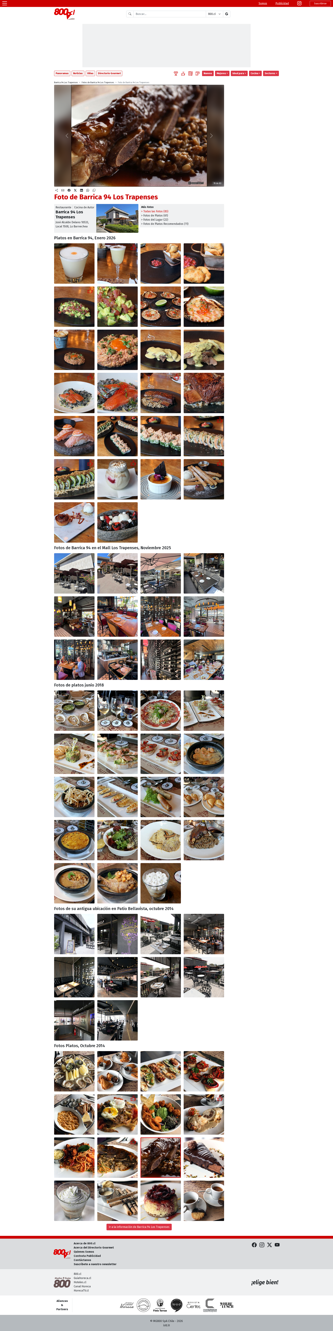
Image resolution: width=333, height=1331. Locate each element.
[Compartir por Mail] (62, 190)
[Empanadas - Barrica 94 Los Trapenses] (203, 797)
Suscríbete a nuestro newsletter (95, 1264)
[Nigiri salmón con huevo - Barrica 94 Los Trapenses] (74, 436)
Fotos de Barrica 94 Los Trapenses (98, 82)
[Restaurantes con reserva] (198, 73)
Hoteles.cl (80, 1282)
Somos (263, 3)
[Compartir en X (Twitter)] (75, 190)
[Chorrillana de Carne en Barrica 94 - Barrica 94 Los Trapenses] (117, 1114)
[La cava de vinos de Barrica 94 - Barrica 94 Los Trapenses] (160, 660)
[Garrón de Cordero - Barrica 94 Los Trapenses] (203, 840)
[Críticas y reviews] (190, 73)
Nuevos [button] (208, 73)
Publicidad (282, 3)
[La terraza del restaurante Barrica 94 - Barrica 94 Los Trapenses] (117, 573)
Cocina (254, 73)
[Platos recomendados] (183, 73)
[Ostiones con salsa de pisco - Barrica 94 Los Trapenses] (160, 306)
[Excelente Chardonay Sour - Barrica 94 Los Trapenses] (117, 263)
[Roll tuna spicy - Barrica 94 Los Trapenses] (160, 436)
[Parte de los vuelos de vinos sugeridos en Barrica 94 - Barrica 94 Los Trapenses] (117, 710)
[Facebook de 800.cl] (254, 1245)
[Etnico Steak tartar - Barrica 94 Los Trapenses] (74, 350)
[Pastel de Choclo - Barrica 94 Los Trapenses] (74, 840)
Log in (166, 1325)
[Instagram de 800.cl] (261, 1245)
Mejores (221, 73)
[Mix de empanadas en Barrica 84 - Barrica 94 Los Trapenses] (117, 1071)
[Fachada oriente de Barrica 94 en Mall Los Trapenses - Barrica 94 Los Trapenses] (74, 573)
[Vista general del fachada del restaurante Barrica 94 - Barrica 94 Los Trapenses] (74, 934)
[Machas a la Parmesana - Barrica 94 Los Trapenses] (117, 797)
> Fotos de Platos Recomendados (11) (164, 223)
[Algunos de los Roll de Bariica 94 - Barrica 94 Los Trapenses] (117, 436)
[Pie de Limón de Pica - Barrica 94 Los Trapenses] (74, 1201)
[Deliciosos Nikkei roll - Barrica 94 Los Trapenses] (203, 436)
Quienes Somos (84, 1251)
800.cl (77, 1274)
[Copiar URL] (94, 190)
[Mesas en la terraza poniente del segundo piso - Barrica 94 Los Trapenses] (160, 977)
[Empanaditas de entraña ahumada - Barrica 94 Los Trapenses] (160, 263)
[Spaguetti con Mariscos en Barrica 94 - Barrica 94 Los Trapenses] (74, 1157)
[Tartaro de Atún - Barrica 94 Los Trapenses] (74, 754)
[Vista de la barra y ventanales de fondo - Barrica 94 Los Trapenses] (117, 1020)
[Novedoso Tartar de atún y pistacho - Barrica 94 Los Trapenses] (74, 306)
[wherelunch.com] (227, 1305)
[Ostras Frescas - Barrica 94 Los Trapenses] (74, 710)
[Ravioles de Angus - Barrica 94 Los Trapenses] (160, 840)
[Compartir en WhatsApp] (87, 190)
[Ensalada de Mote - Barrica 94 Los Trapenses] (117, 840)
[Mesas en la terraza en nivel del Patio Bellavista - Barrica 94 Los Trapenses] (160, 934)
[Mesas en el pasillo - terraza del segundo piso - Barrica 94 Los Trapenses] (203, 977)
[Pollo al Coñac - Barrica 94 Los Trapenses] (117, 883)
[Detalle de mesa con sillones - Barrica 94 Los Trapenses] (74, 977)
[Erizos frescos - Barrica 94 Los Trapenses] (74, 1114)
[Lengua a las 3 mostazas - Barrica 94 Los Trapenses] (160, 350)
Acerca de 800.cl (84, 1243)
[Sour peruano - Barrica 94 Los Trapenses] (74, 263)
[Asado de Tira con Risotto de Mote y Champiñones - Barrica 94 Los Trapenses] (117, 1157)
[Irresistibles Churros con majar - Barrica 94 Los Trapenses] (203, 479)
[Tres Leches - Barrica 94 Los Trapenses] (160, 883)
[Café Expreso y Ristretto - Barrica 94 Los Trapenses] (203, 1201)
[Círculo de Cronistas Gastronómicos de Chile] (143, 1305)
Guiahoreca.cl (82, 1278)
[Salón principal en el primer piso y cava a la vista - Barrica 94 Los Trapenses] (203, 934)
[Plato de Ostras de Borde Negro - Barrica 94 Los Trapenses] (74, 1071)
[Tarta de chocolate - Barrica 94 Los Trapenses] (203, 1157)
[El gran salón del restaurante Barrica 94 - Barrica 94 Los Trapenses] (74, 616)
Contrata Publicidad (87, 1256)
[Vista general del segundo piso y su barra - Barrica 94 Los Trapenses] (117, 977)
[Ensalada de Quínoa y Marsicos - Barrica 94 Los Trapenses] (160, 1114)
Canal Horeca (82, 1286)
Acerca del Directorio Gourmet (94, 1247)
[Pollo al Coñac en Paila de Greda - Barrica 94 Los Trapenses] (74, 883)
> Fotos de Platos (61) (154, 215)
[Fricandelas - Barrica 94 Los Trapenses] (74, 797)
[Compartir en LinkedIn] (81, 190)
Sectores (270, 73)
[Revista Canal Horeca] (127, 1305)
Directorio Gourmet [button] (109, 73)
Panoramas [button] (62, 73)
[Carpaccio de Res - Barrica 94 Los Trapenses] (160, 710)
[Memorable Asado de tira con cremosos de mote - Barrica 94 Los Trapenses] (160, 393)
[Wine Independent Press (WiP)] (177, 1305)
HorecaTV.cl (81, 1290)
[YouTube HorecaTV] (277, 1245)
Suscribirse (320, 3)
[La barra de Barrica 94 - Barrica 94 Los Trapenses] (117, 660)
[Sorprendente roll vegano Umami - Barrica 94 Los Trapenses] (74, 479)
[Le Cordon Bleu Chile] (160, 1305)
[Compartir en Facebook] (69, 190)
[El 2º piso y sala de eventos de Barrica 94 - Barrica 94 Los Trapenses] (203, 660)
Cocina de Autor (84, 207)
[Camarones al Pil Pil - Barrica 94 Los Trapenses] (203, 754)
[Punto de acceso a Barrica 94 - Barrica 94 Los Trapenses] (117, 934)
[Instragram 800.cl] (299, 3)
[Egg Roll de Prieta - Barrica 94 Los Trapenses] (160, 797)
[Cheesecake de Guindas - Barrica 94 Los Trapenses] (160, 1201)
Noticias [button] (78, 73)
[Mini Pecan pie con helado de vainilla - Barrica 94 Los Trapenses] (74, 522)
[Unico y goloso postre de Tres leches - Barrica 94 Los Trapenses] (117, 479)
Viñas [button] (90, 73)
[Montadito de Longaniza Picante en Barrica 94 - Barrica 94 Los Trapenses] (203, 1071)
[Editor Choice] (176, 73)
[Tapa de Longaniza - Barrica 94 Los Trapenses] (160, 754)
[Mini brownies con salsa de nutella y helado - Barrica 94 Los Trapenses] (117, 522)
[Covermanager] (210, 1305)
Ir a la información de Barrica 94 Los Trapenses (139, 1227)
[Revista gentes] (193, 1305)
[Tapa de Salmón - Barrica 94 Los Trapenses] (117, 754)
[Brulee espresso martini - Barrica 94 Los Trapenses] (160, 479)
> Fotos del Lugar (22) (154, 219)
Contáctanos (82, 1260)
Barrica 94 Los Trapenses (66, 82)
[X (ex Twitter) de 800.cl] (269, 1245)
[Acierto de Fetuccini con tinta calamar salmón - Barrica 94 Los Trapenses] (74, 393)
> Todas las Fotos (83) (154, 211)
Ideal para (238, 73)
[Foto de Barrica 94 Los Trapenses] (160, 1157)
